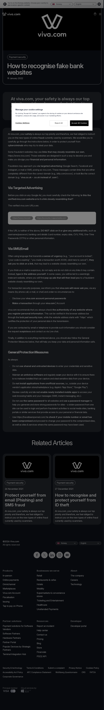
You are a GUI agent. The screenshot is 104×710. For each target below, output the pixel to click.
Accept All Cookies (79, 123)
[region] (52, 117)
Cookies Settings (22, 123)
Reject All (59, 123)
